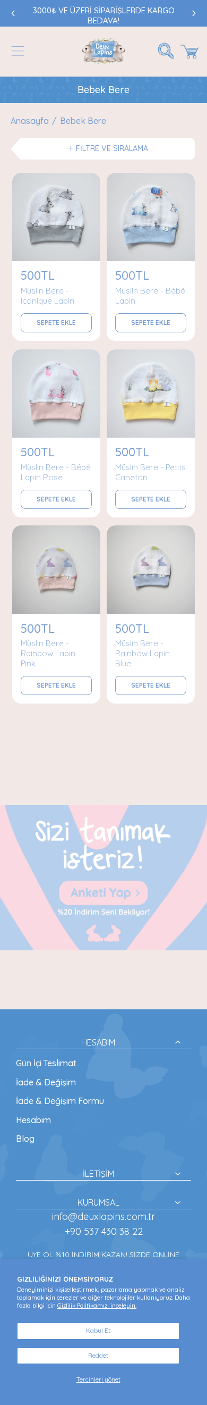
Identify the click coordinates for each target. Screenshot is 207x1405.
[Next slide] (194, 13)
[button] (17, 51)
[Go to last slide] (13, 13)
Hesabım (33, 1120)
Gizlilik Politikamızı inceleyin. (96, 1305)
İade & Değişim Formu (60, 1100)
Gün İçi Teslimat (46, 1063)
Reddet (98, 1355)
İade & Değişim (46, 1082)
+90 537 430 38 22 (104, 1231)
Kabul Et (98, 1330)
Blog (25, 1138)
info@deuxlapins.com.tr (103, 1216)
